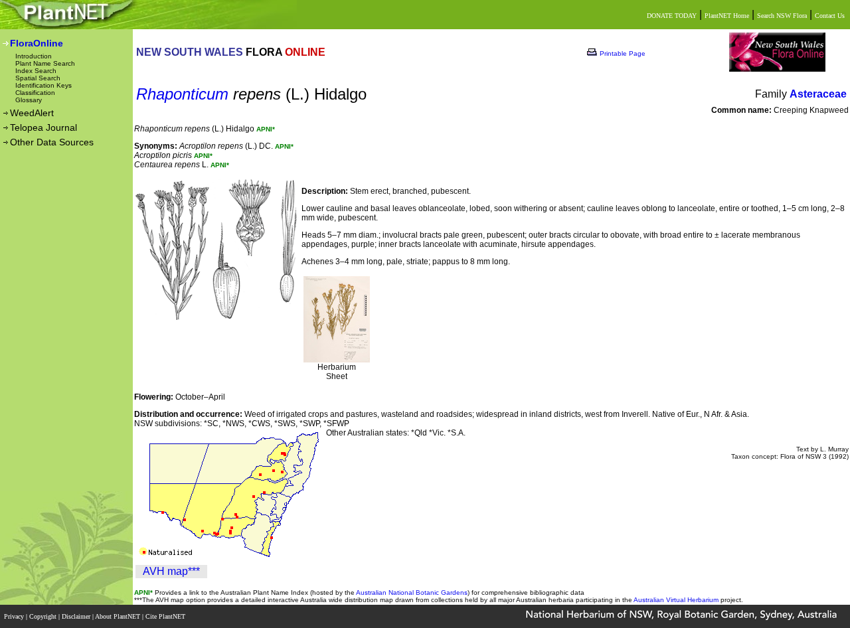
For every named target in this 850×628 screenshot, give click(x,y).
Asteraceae (818, 94)
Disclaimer (77, 616)
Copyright (43, 616)
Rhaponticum (182, 94)
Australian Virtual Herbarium (676, 599)
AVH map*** (171, 571)
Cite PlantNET (166, 616)
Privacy (15, 616)
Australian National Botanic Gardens (412, 592)
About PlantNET (118, 616)
